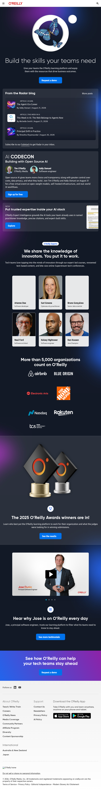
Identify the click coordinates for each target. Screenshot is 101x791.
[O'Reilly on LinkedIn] (15, 687)
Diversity (7, 732)
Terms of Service (10, 784)
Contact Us (39, 706)
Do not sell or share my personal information (21, 773)
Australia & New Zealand (15, 750)
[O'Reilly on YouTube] (19, 687)
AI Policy (38, 719)
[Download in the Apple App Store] (61, 718)
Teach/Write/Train (12, 706)
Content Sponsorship (13, 736)
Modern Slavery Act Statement (66, 784)
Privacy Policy (40, 715)
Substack (25, 144)
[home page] (15, 3)
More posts (87, 93)
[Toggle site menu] (3, 3)
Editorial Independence (41, 784)
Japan (6, 754)
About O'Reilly (11, 701)
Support (38, 701)
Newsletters (39, 711)
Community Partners (12, 723)
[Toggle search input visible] (97, 3)
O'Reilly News (9, 715)
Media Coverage (11, 719)
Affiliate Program (11, 728)
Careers (6, 711)
